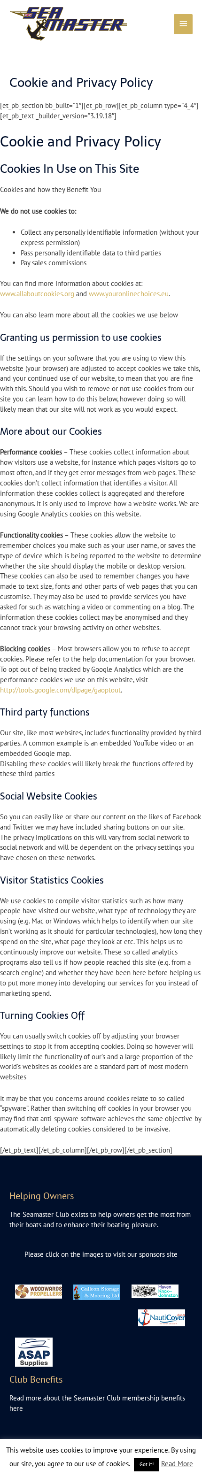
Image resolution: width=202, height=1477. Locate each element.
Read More (177, 1463)
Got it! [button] (147, 1464)
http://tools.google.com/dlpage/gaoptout (60, 689)
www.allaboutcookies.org (37, 293)
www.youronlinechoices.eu (129, 293)
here (16, 1408)
